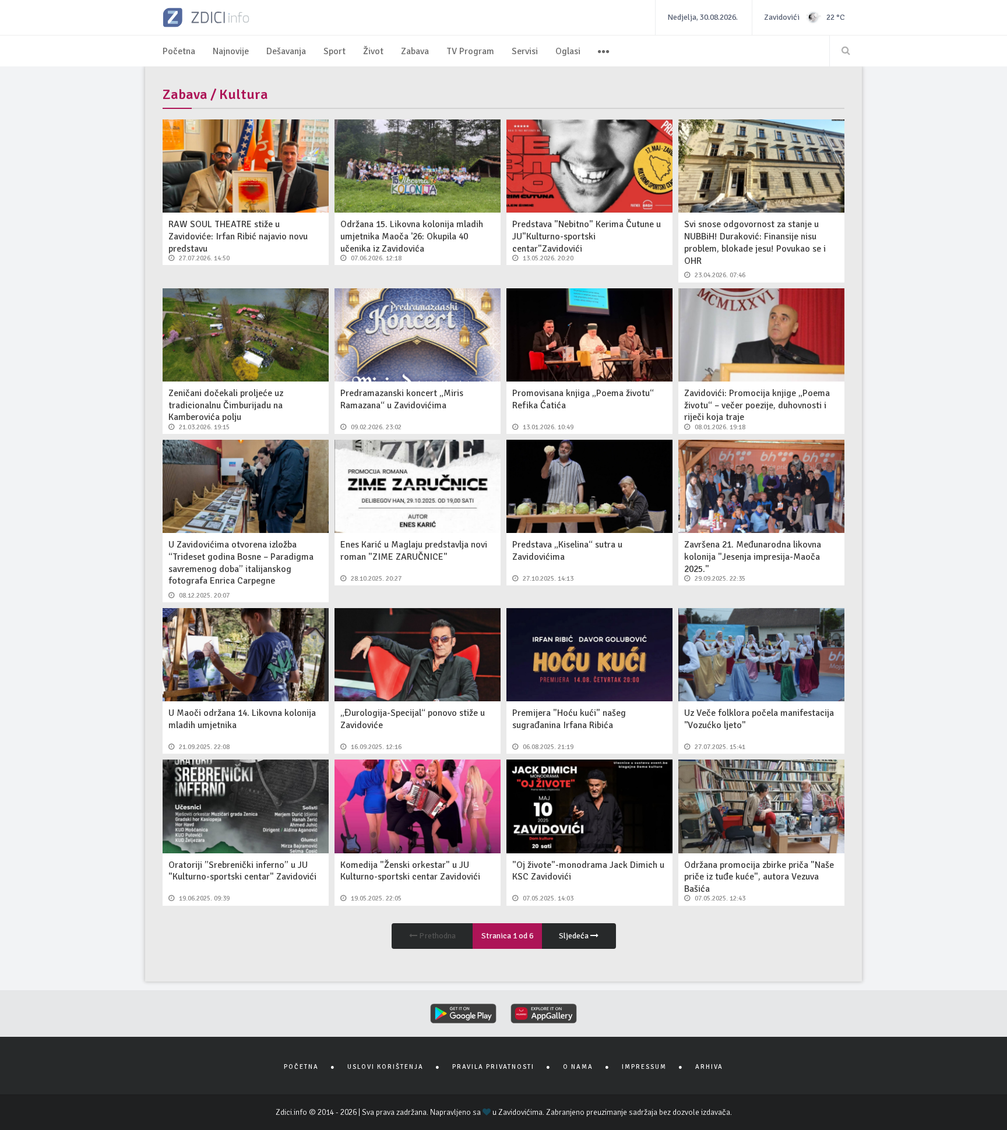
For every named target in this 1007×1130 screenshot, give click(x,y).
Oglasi (567, 51)
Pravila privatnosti (493, 1067)
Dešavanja (286, 51)
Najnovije (231, 51)
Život (373, 51)
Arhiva (709, 1067)
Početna (179, 51)
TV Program (470, 51)
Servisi (525, 51)
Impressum (644, 1067)
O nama (578, 1067)
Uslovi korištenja (385, 1067)
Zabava (415, 51)
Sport (334, 51)
